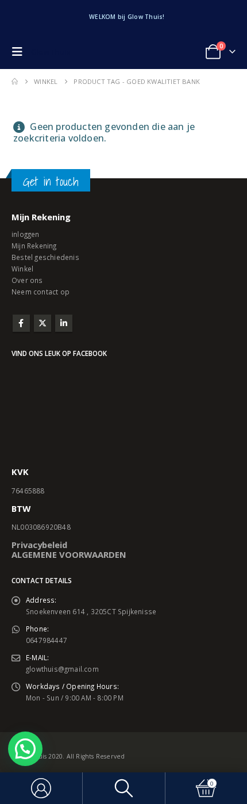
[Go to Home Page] (14, 81)
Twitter (42, 323)
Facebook (21, 323)
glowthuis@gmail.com (62, 668)
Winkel (22, 268)
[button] (20, 52)
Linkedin (63, 323)
